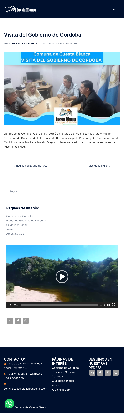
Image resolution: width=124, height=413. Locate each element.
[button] (62, 276)
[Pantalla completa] (113, 305)
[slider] (59, 305)
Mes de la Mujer (98, 165)
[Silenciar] (108, 305)
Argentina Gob (15, 233)
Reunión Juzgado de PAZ (31, 165)
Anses (10, 229)
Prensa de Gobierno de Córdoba (26, 220)
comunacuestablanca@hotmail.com (25, 388)
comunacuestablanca (23, 43)
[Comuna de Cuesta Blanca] (20, 9)
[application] (62, 276)
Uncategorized (67, 43)
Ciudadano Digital (17, 224)
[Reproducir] (10, 305)
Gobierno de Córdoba (19, 216)
